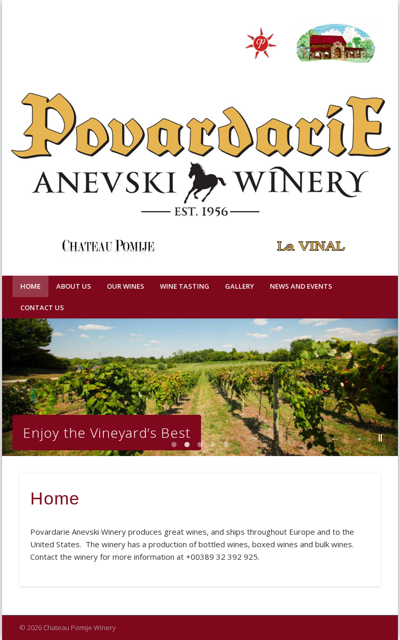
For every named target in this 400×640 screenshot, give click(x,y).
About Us (73, 286)
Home (30, 286)
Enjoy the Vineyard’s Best (107, 432)
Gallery (239, 286)
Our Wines (125, 286)
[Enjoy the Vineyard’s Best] (200, 387)
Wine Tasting (184, 286)
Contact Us (42, 307)
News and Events (301, 286)
